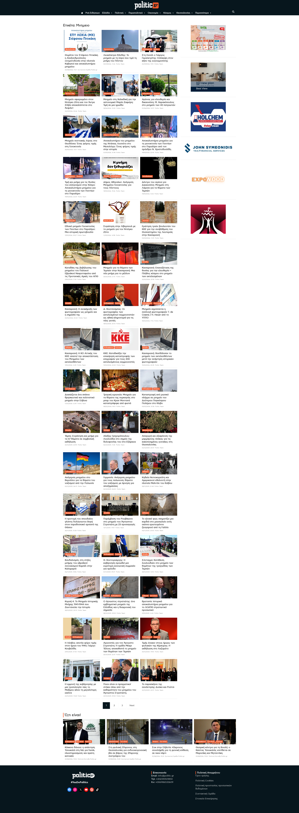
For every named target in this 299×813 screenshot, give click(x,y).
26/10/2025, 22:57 (109, 654)
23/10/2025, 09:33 (109, 696)
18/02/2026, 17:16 (147, 321)
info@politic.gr (166, 776)
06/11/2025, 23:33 (148, 530)
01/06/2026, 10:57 (148, 108)
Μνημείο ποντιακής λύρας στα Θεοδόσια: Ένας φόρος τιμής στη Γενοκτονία (81, 144)
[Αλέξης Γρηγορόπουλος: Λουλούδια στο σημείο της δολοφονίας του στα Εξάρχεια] (120, 422)
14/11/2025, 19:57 (109, 527)
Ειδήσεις (68, 347)
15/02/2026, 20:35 (148, 365)
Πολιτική (119, 13)
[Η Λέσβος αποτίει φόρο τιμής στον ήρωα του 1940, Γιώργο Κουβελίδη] (81, 629)
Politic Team (120, 64)
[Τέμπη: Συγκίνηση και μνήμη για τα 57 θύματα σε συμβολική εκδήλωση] (81, 422)
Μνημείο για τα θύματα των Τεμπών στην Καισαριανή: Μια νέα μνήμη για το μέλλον (119, 271)
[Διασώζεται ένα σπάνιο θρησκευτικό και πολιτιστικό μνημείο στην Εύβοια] (81, 380)
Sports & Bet (70, 93)
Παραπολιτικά (136, 13)
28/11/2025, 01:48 (148, 486)
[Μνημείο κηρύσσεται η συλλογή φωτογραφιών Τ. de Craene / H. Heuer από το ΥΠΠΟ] (158, 295)
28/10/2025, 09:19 (71, 610)
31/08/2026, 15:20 (202, 756)
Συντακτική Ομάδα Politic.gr (87, 70)
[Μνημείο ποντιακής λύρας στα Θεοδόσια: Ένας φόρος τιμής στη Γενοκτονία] (81, 126)
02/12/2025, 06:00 (109, 489)
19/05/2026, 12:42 (148, 194)
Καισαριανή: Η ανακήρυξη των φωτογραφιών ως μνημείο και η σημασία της (81, 312)
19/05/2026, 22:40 (148, 152)
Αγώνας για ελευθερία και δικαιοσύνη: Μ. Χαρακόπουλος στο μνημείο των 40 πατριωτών (158, 102)
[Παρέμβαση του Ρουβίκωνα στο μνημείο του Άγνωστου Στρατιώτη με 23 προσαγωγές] (120, 505)
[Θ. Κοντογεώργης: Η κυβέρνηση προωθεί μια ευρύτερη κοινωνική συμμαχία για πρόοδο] (120, 546)
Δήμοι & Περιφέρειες (111, 135)
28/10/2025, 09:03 (109, 613)
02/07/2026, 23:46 (71, 111)
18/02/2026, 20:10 (109, 323)
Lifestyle (145, 595)
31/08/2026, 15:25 (114, 759)
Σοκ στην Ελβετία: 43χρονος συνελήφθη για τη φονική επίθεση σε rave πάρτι (170, 750)
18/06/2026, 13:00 (109, 108)
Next (132, 705)
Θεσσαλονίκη (183, 13)
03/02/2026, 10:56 (148, 406)
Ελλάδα (106, 13)
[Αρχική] (82, 13)
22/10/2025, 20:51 (148, 690)
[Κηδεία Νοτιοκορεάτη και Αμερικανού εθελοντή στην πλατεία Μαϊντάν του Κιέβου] (158, 463)
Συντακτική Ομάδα (205, 794)
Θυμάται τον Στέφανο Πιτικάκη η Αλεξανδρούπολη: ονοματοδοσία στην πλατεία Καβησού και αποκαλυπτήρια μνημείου (81, 61)
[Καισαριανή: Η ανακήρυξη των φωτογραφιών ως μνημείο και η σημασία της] (81, 295)
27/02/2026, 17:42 (71, 279)
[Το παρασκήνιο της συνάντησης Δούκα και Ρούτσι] (158, 670)
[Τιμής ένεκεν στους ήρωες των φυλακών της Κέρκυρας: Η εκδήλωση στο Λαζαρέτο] (158, 629)
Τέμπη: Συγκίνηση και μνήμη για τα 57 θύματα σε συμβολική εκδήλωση (81, 439)
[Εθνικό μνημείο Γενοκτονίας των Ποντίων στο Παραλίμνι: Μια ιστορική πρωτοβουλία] (81, 212)
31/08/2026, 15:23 (158, 756)
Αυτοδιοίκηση (147, 176)
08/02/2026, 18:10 (109, 406)
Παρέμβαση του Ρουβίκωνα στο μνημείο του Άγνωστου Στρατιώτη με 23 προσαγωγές (119, 522)
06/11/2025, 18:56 (71, 572)
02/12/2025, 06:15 (71, 486)
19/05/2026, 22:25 (71, 196)
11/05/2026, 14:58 (109, 235)
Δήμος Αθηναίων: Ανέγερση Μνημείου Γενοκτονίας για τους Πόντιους (118, 185)
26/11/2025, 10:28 (71, 530)
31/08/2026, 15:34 (71, 759)
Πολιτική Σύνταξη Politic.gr (87, 759)
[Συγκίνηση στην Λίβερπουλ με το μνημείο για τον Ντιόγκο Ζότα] (120, 212)
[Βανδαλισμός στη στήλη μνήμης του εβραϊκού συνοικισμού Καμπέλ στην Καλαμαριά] (81, 546)
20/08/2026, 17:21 (71, 70)
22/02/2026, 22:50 (148, 279)
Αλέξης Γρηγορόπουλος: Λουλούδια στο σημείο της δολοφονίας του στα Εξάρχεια (119, 439)
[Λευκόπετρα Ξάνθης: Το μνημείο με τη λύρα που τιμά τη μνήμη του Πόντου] (120, 41)
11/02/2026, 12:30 (71, 403)
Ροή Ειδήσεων (92, 13)
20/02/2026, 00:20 (71, 318)
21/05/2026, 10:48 (109, 152)
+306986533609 (164, 782)
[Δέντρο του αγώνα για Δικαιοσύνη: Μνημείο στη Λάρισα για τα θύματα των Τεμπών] (158, 168)
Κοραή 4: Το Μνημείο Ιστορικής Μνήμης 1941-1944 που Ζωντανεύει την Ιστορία (81, 604)
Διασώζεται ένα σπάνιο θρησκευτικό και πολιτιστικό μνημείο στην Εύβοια (79, 398)
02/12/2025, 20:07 (148, 447)
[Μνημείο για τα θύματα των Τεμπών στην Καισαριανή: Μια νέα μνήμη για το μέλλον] (120, 253)
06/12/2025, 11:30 (109, 445)
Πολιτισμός (158, 303)
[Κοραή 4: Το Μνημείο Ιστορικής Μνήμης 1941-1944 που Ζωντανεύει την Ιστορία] (81, 587)
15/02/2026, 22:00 (109, 365)
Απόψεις (107, 678)
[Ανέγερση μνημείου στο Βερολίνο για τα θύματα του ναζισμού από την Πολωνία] (81, 463)
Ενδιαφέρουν (147, 49)
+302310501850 (164, 779)
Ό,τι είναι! (153, 595)
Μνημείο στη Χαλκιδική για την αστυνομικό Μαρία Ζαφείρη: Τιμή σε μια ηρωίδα (119, 102)
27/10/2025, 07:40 (71, 651)
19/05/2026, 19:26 (109, 191)
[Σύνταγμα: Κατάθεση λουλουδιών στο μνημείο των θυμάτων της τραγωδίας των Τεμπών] (158, 546)
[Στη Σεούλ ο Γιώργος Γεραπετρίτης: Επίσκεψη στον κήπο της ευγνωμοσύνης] (158, 41)
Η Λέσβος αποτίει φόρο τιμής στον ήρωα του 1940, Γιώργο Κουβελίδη (80, 646)
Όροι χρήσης (202, 776)
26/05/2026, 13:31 (71, 149)
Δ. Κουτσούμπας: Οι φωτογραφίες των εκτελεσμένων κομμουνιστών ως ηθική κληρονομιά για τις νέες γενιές (118, 315)
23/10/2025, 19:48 (71, 696)
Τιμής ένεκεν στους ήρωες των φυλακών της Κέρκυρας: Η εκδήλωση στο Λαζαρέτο (158, 646)
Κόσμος (167, 13)
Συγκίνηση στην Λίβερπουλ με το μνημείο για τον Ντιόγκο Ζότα (119, 229)
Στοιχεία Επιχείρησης (206, 799)
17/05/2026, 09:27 (71, 235)
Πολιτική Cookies (204, 781)
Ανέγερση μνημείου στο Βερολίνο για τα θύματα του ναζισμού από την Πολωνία (80, 480)
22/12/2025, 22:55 (71, 445)
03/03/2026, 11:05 (148, 238)
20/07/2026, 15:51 (148, 64)
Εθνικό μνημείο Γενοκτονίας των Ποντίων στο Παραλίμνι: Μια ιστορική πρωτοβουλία (80, 229)
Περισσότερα (202, 13)
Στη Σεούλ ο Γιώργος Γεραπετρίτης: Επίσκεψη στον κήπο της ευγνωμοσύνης (157, 58)
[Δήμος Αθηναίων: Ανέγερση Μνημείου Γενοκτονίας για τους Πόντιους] (120, 168)
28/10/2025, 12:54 (148, 572)
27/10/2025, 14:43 (147, 613)
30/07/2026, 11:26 (109, 64)
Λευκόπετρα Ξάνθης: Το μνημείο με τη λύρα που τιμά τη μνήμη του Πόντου (120, 58)
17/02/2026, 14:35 (70, 365)
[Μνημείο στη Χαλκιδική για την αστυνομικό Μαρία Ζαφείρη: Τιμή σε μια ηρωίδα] (120, 85)
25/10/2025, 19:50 (148, 651)
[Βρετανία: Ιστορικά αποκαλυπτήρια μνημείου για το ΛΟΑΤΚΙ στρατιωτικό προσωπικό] (158, 587)
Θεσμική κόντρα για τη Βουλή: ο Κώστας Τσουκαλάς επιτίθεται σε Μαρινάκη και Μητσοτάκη (213, 750)
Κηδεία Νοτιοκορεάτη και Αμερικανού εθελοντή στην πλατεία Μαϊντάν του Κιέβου (157, 480)
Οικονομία (153, 13)
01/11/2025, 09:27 (109, 572)
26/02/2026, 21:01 (109, 276)
